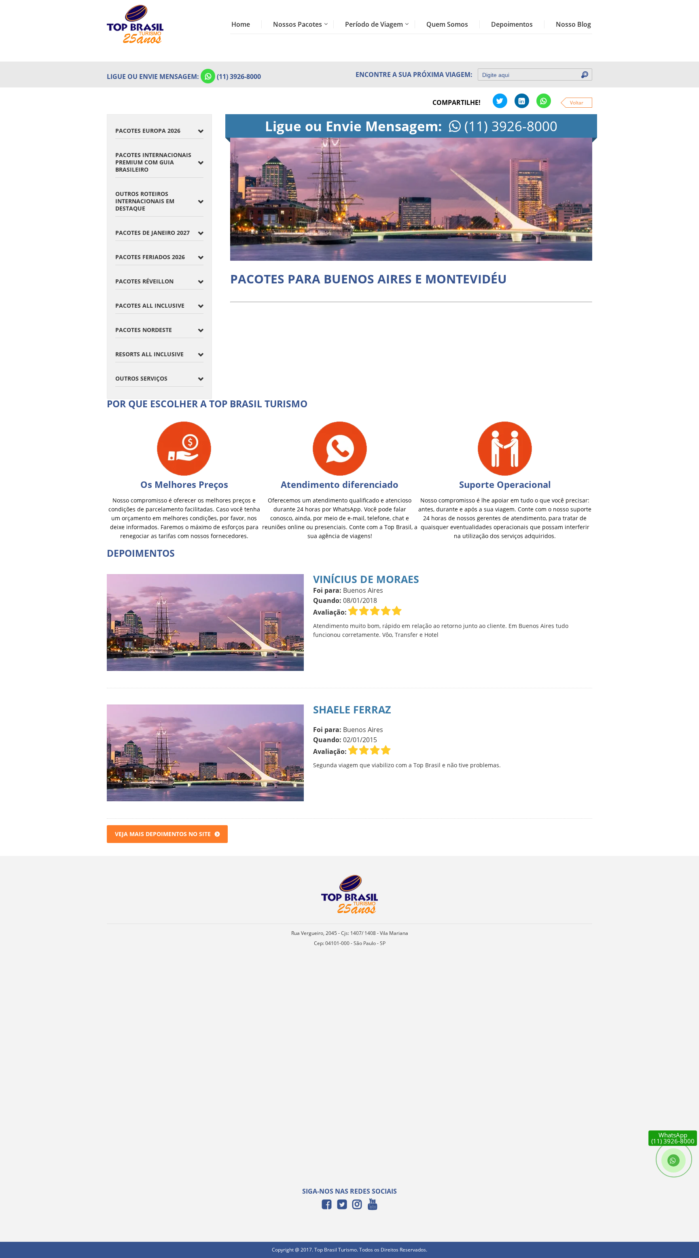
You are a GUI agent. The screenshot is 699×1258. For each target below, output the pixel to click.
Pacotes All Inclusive (149, 305)
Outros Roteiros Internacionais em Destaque (144, 201)
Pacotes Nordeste (143, 330)
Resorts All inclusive (149, 354)
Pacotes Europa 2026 (147, 130)
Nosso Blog (573, 24)
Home (240, 24)
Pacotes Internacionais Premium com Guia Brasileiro (153, 162)
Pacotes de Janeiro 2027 (152, 232)
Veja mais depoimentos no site (163, 834)
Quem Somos (447, 24)
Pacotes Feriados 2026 (150, 257)
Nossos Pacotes (297, 24)
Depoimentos (512, 24)
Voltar (576, 102)
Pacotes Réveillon (144, 281)
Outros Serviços (141, 378)
